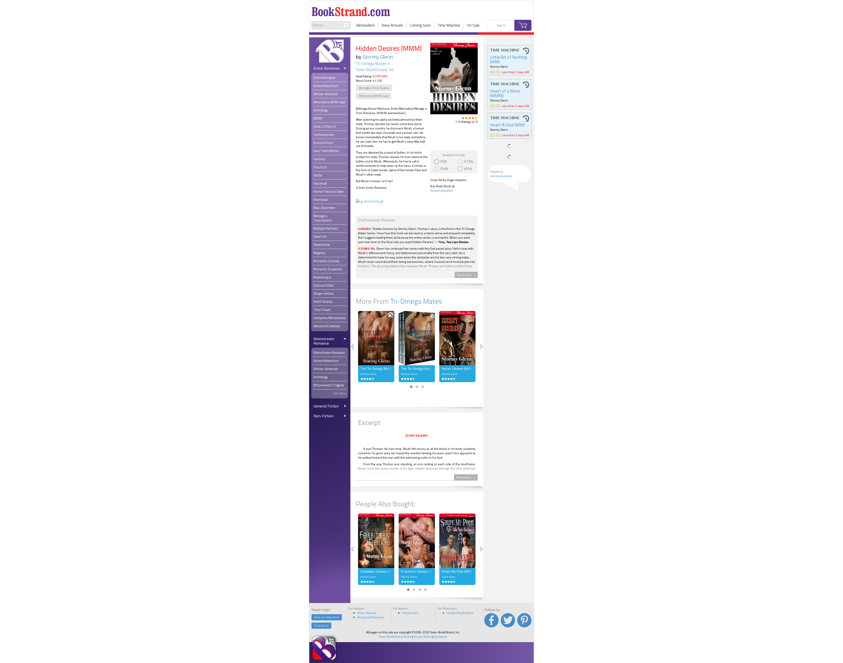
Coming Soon (420, 25)
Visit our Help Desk (326, 617)
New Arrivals (392, 25)
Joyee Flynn (448, 577)
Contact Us (321, 625)
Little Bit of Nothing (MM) (508, 59)
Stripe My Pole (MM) (456, 571)
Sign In (501, 25)
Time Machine (449, 25)
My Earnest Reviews (370, 617)
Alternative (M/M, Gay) (373, 95)
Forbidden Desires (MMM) (376, 571)
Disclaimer (440, 636)
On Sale (473, 25)
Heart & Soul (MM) (507, 124)
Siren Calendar (366, 612)
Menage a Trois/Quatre (374, 87)
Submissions (410, 612)
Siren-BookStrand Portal (395, 636)
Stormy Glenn (377, 57)
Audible (448, 190)
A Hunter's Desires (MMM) (417, 571)
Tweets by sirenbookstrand (501, 173)
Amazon (435, 190)
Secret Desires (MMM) (457, 368)
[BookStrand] (351, 10)
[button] (411, 386)
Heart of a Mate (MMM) (505, 93)
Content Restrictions (460, 612)
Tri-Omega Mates (416, 301)
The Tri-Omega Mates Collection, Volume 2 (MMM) (417, 368)
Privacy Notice (422, 636)
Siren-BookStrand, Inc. (375, 70)
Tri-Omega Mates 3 (372, 63)
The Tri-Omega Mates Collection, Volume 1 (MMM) (376, 368)
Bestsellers (365, 25)
